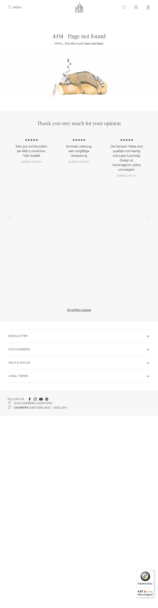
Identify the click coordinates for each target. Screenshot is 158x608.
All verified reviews (79, 310)
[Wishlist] (124, 7)
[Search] (136, 7)
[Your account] (148, 7)
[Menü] (152, 571)
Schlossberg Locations (33, 403)
